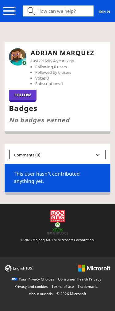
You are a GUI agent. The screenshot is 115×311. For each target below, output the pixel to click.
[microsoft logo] (94, 267)
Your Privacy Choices (36, 279)
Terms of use (63, 286)
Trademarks (88, 286)
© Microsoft (71, 293)
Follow (22, 95)
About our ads (41, 293)
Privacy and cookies (31, 286)
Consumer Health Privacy (79, 279)
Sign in (104, 11)
